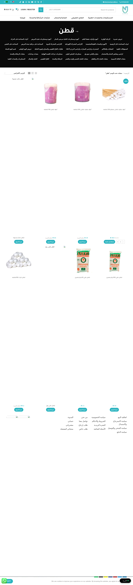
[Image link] (24, 495)
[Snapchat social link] (23, 2)
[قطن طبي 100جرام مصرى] (114, 261)
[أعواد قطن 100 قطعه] (51, 93)
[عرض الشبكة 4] (29, 73)
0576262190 (125, 2)
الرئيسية (126, 73)
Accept (8, 581)
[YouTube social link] (32, 2)
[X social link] (38, 2)
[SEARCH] (40, 9)
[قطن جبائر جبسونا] (19, 157)
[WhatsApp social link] (26, 2)
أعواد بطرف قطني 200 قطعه (82, 109)
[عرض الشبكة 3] (33, 73)
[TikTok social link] (20, 2)
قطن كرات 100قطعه (18, 277)
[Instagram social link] (35, 2)
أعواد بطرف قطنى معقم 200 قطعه (114, 109)
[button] (109, 242)
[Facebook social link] (41, 2)
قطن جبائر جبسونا (18, 238)
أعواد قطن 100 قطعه (50, 109)
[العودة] (77, 31)
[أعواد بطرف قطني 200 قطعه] (82, 93)
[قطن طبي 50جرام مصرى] (82, 261)
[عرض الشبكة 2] (36, 73)
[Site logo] (125, 9)
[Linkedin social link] (29, 2)
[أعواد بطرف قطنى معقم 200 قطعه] (114, 93)
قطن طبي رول (50, 406)
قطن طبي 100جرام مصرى (114, 277)
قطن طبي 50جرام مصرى (82, 277)
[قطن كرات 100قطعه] (19, 261)
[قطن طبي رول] (51, 325)
